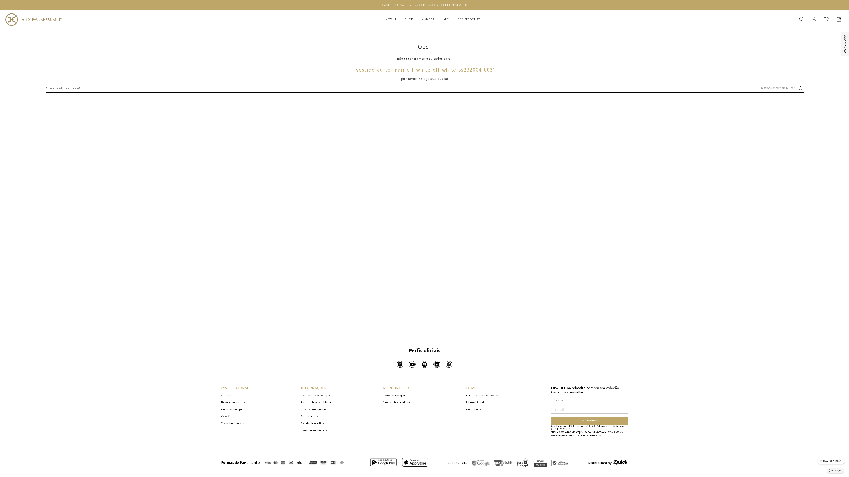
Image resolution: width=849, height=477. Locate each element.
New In (390, 19)
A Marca (428, 19)
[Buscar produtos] (802, 88)
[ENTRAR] (814, 19)
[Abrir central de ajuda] (835, 471)
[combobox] (425, 88)
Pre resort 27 (469, 19)
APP (446, 19)
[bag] (839, 19)
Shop (409, 19)
